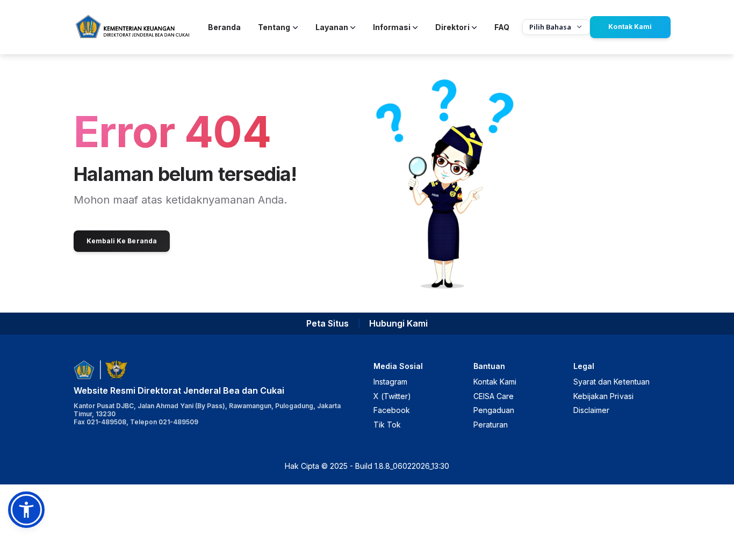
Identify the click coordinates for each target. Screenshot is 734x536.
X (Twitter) (392, 396)
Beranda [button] (224, 27)
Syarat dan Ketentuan (611, 381)
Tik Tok (387, 424)
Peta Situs (327, 323)
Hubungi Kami (398, 323)
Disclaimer (591, 410)
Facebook (391, 410)
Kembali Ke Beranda (122, 241)
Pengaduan (493, 410)
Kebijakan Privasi (603, 396)
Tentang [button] (274, 27)
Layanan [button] (331, 27)
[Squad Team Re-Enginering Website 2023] (132, 27)
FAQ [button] (501, 27)
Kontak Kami (629, 27)
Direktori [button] (452, 27)
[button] (26, 509)
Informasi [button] (392, 27)
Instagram (390, 381)
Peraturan (490, 424)
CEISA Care (493, 396)
